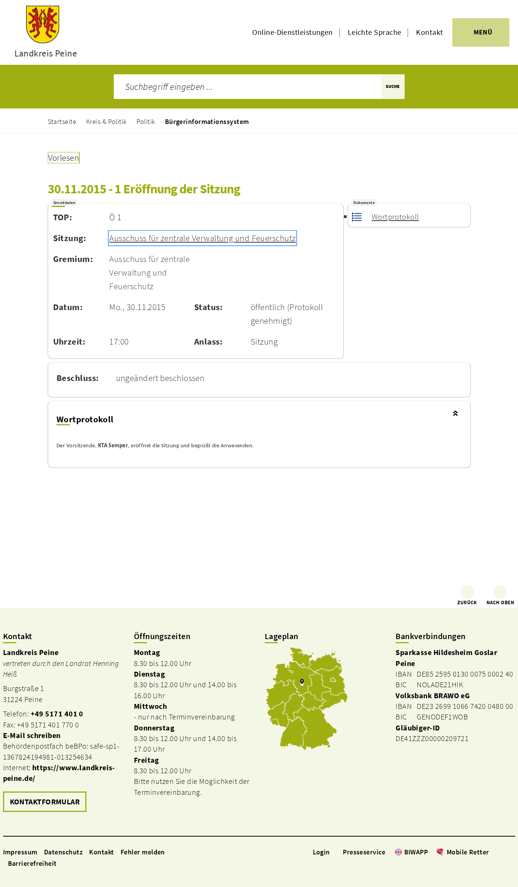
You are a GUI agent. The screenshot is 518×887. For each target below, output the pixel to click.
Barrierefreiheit (32, 863)
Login (321, 852)
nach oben (500, 602)
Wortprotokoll (395, 217)
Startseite (62, 121)
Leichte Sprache (375, 32)
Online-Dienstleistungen (292, 32)
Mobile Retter (468, 852)
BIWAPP (416, 852)
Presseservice (364, 852)
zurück (467, 602)
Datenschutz (63, 852)
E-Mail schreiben (32, 735)
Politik (146, 121)
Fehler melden (143, 852)
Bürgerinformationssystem (207, 121)
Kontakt (429, 32)
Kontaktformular (45, 802)
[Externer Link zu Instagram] (502, 852)
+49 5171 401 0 (57, 714)
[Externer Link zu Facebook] (493, 852)
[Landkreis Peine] (62, 731)
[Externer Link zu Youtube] (511, 852)
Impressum (20, 852)
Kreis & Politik (106, 121)
